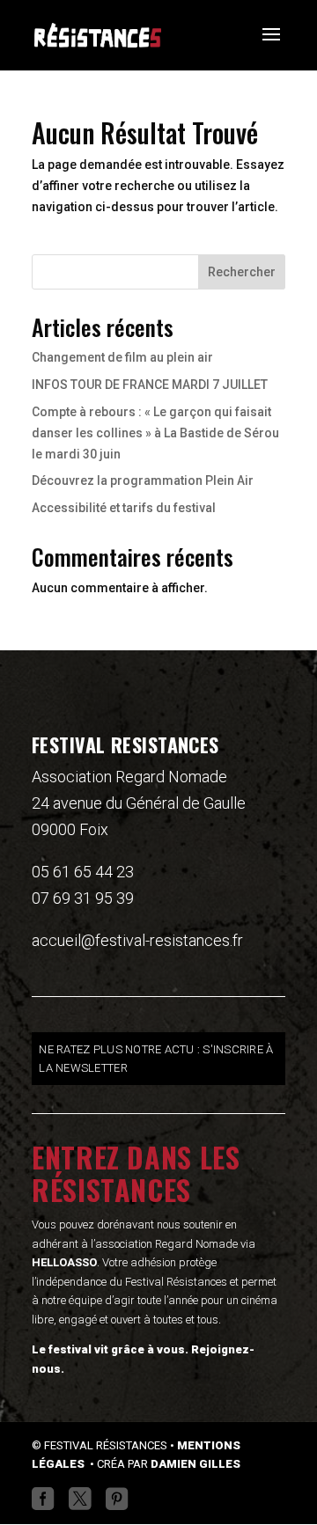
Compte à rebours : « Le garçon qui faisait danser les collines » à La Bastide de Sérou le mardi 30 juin (155, 433)
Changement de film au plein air (122, 357)
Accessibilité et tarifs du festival (124, 508)
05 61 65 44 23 (83, 871)
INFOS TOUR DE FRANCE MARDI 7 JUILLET (150, 385)
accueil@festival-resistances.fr (137, 940)
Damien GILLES (195, 1463)
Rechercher (242, 272)
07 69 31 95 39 (83, 898)
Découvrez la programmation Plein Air (143, 480)
